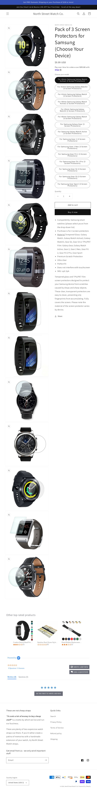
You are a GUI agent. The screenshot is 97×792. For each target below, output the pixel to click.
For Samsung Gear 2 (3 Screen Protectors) (72, 140)
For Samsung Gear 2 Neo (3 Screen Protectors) (72, 147)
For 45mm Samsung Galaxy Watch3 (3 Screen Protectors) (72, 110)
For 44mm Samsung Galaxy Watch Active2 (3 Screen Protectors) (72, 103)
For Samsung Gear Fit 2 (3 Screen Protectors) (72, 155)
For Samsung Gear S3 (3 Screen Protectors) (72, 177)
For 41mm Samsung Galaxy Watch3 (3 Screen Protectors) (72, 88)
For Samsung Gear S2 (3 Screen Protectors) (72, 170)
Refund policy (56, 733)
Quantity (58, 191)
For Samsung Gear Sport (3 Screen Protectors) (72, 185)
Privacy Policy (55, 722)
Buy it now (73, 212)
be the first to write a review (48, 694)
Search (53, 716)
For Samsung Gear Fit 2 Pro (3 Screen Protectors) (72, 162)
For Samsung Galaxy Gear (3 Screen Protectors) (72, 125)
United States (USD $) (16, 782)
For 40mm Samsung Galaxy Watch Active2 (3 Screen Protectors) (72, 80)
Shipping (54, 739)
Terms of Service (57, 728)
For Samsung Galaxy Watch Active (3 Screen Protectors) (72, 132)
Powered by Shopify (85, 786)
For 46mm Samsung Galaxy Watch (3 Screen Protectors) (72, 117)
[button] (7, 13)
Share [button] (60, 316)
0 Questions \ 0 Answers (16, 668)
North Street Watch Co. (71, 786)
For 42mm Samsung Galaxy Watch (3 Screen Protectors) (72, 95)
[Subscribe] (45, 760)
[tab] (12, 677)
